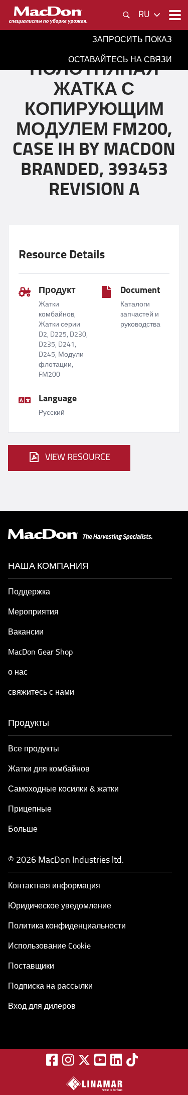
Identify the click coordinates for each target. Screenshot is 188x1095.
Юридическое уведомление (59, 906)
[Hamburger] (174, 15)
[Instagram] (68, 1059)
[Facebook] (52, 1059)
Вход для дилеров (42, 1007)
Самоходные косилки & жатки (63, 790)
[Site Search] (126, 15)
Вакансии (26, 633)
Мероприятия (33, 612)
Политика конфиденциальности (67, 926)
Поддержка (29, 592)
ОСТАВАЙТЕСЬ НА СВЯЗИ (120, 60)
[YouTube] (100, 1059)
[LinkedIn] (116, 1059)
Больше (23, 830)
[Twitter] (84, 1060)
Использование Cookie (49, 947)
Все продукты (33, 749)
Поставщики (31, 967)
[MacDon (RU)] (48, 15)
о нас (18, 673)
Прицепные (30, 810)
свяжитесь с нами (41, 693)
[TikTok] (132, 1059)
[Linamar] (94, 1083)
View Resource (77, 457)
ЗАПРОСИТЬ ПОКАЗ (132, 40)
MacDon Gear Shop (40, 653)
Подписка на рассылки (50, 987)
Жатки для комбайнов (49, 769)
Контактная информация (54, 886)
